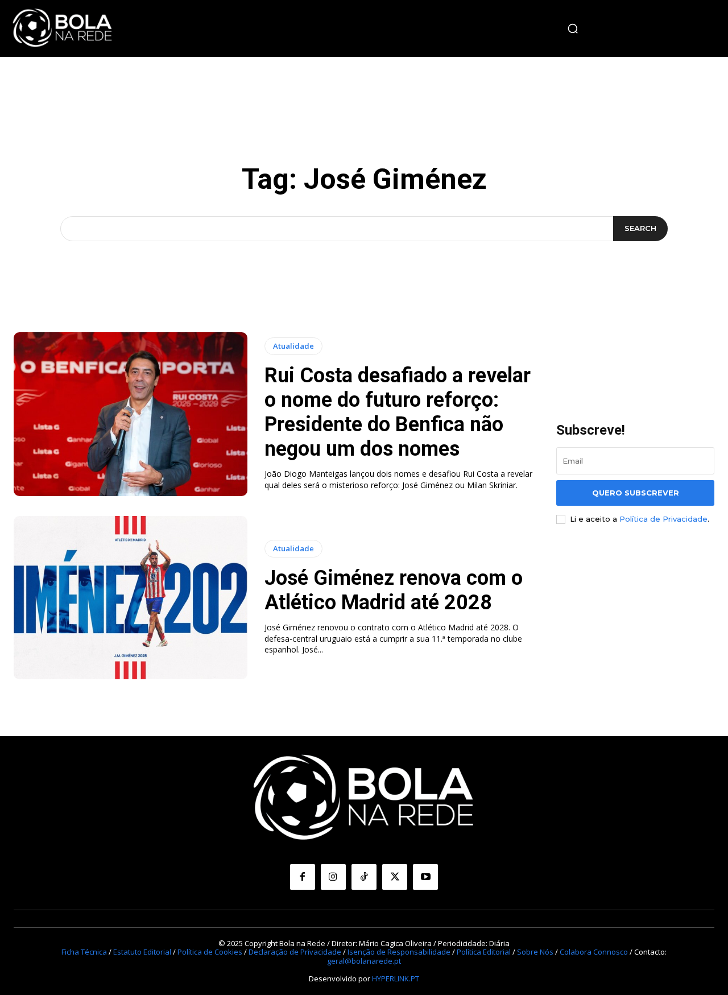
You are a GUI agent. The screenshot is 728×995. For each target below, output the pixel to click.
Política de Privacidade (663, 518)
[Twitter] (394, 876)
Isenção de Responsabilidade (399, 952)
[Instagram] (333, 876)
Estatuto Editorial (142, 952)
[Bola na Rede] (62, 28)
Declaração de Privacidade (295, 952)
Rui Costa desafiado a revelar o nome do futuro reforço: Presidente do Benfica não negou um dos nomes (397, 412)
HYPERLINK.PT (395, 978)
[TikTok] (364, 876)
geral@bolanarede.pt (364, 961)
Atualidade (293, 346)
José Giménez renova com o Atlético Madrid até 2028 (393, 590)
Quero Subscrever (635, 492)
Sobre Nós (535, 952)
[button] (572, 28)
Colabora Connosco (594, 952)
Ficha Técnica (84, 952)
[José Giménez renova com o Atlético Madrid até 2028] (130, 598)
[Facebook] (302, 876)
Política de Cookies (209, 952)
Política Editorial (484, 952)
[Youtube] (425, 876)
